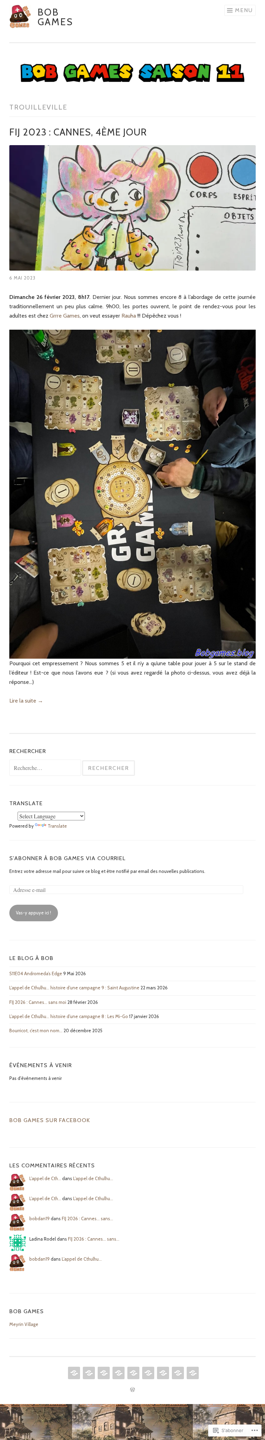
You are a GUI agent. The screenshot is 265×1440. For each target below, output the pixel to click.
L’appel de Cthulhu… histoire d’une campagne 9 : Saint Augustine (74, 987)
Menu (244, 10)
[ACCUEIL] (73, 1373)
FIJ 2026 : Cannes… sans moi (37, 1002)
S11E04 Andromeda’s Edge (35, 973)
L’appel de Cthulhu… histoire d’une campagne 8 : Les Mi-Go (68, 1016)
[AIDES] (147, 1373)
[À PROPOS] (162, 1373)
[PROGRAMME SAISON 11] (118, 1373)
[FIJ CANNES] (103, 1373)
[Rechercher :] (45, 768)
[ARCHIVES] (192, 1373)
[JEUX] (132, 1373)
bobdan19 (39, 1218)
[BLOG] (88, 1373)
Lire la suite (26, 700)
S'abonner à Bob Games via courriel (67, 858)
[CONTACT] (177, 1373)
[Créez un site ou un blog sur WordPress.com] (132, 1390)
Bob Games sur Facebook (49, 1120)
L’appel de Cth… (45, 1178)
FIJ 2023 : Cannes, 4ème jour (78, 132)
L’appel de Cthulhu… (93, 1178)
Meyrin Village (23, 1324)
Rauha (129, 315)
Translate (57, 826)
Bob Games (55, 17)
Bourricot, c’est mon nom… (35, 1030)
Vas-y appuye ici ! (33, 912)
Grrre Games (65, 315)
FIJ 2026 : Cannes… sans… (87, 1218)
